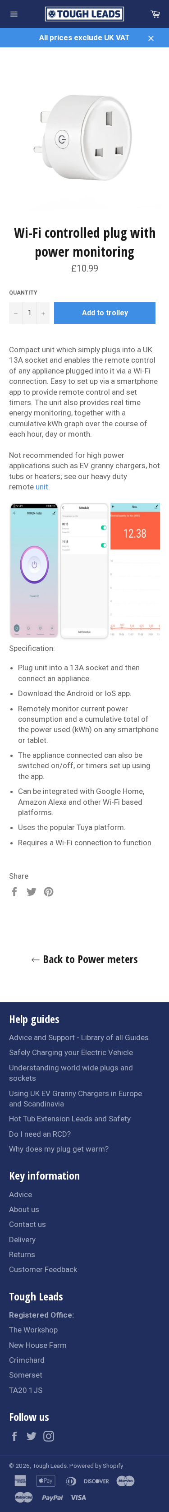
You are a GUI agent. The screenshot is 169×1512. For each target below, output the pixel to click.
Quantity (23, 293)
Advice (20, 1194)
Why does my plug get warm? (59, 1148)
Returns (22, 1254)
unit (42, 486)
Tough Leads (49, 1465)
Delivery (22, 1239)
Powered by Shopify (96, 1465)
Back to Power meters (89, 958)
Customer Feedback (43, 1269)
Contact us (27, 1224)
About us (24, 1209)
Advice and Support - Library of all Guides (79, 1037)
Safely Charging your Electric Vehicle (71, 1052)
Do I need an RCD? (40, 1134)
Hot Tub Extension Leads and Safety (70, 1118)
